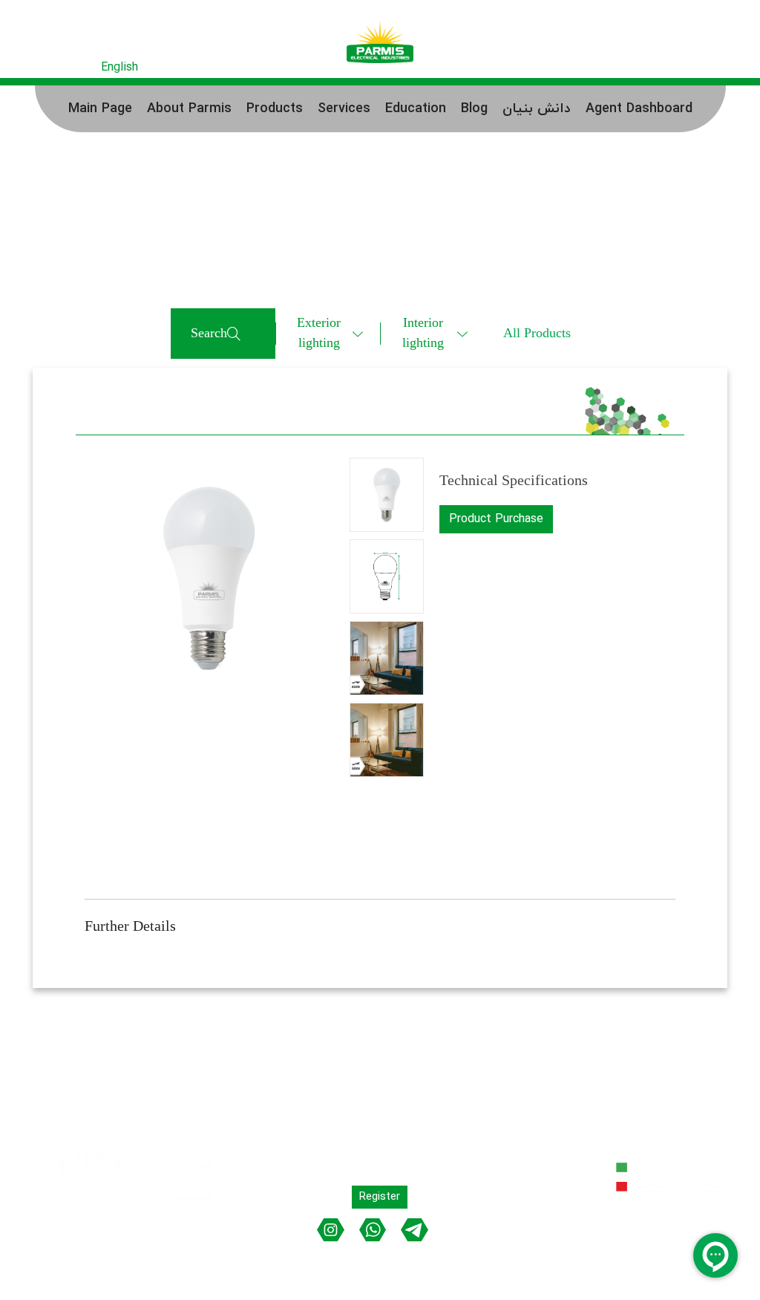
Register (638, 67)
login (689, 67)
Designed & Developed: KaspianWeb (636, 1261)
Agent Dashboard (639, 109)
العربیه (76, 67)
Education (415, 109)
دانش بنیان (536, 109)
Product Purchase (496, 519)
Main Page (100, 109)
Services (344, 109)
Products (274, 109)
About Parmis (189, 109)
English (119, 67)
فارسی (34, 67)
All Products (537, 334)
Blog (474, 109)
